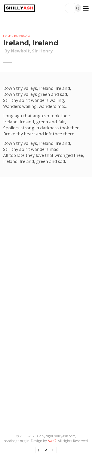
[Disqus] (46, 245)
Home (7, 36)
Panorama (22, 36)
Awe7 (52, 440)
